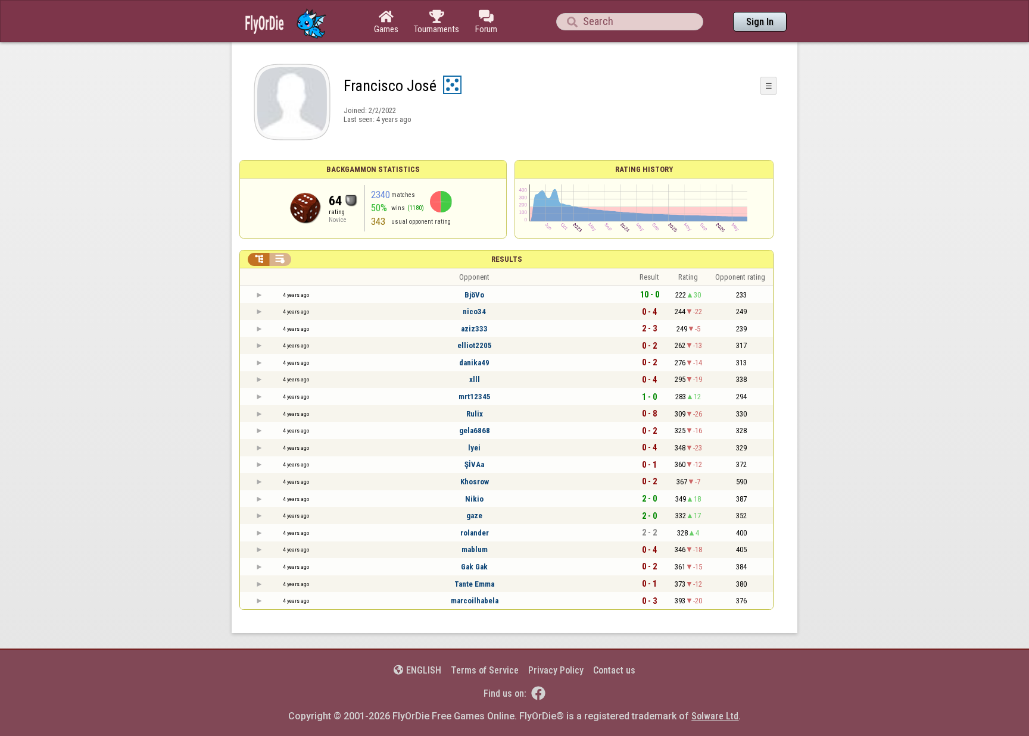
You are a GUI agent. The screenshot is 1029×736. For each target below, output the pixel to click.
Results (506, 259)
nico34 (474, 311)
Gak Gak (474, 566)
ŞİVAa (474, 464)
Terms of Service (485, 670)
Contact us (614, 670)
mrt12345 (475, 396)
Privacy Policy (556, 670)
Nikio (474, 498)
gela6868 (474, 430)
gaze (474, 515)
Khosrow (474, 481)
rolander (474, 532)
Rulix (474, 413)
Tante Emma (474, 584)
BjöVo (474, 294)
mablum (475, 549)
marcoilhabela (474, 600)
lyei (474, 447)
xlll (474, 379)
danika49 (474, 362)
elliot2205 (474, 345)
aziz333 (474, 328)
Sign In (760, 21)
